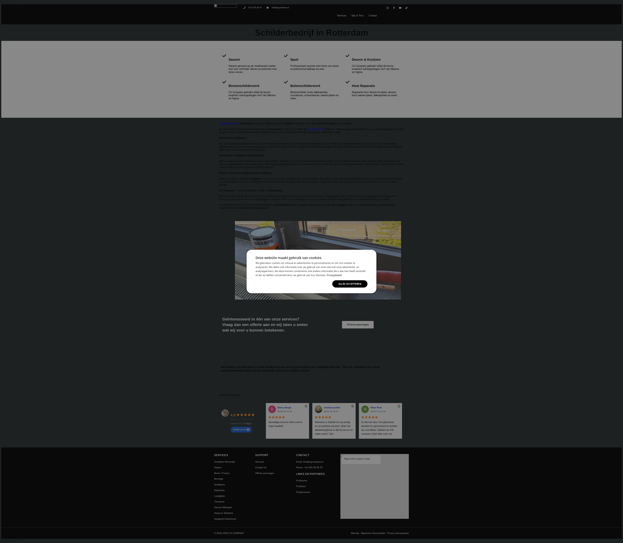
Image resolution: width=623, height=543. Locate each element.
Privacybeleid (334, 275)
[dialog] (311, 271)
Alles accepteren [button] (349, 283)
